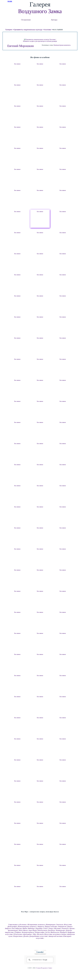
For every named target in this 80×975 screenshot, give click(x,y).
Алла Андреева (17, 928)
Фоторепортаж (28, 932)
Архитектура (13, 930)
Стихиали (59, 924)
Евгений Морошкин (20, 46)
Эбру (34, 934)
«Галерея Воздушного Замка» (44, 968)
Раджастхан (42, 930)
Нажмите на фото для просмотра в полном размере (40, 41)
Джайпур (51, 930)
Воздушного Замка (40, 11)
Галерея (8, 30)
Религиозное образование (23, 934)
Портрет (63, 932)
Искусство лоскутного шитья (55, 934)
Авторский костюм (55, 936)
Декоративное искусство (38, 936)
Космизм (40, 934)
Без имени (17, 64)
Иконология (55, 932)
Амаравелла (62, 926)
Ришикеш (65, 928)
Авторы (54, 19)
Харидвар (39, 928)
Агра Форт (33, 930)
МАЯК (10, 1)
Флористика (17, 936)
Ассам (47, 932)
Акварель (40, 926)
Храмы (71, 928)
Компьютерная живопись (62, 45)
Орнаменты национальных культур (28, 30)
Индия (25, 928)
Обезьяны (57, 928)
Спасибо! (40, 952)
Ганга (45, 928)
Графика (18, 932)
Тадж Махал (23, 930)
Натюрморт (50, 924)
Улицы (50, 928)
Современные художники (17, 924)
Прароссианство (51, 926)
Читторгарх (60, 930)
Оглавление (26, 19)
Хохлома (47, 30)
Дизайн (25, 936)
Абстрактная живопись (36, 924)
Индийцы (31, 928)
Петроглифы (39, 932)
